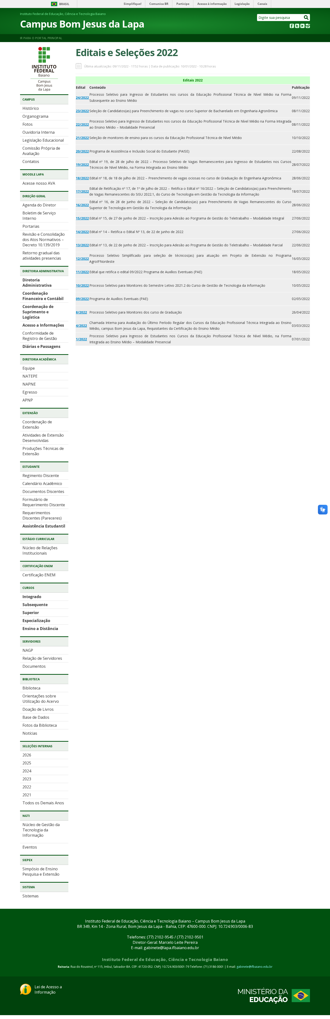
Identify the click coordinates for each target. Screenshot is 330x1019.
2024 (26, 771)
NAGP (27, 650)
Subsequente (35, 604)
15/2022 (82, 218)
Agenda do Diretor (39, 205)
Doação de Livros (38, 709)
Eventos (29, 847)
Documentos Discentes (43, 491)
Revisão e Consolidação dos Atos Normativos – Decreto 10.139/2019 (43, 240)
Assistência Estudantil (43, 526)
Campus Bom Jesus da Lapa (82, 23)
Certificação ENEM (39, 575)
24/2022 (82, 97)
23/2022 (82, 111)
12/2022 (82, 258)
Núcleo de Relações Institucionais (39, 550)
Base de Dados (35, 717)
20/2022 (82, 151)
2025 (26, 763)
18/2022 (82, 178)
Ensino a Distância (40, 628)
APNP (27, 400)
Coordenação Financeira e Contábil (43, 296)
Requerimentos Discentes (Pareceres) (42, 515)
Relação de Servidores (42, 658)
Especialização (36, 620)
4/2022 (81, 325)
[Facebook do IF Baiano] (292, 26)
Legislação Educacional (43, 140)
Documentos (34, 666)
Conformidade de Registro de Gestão (39, 335)
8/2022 (81, 312)
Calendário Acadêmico (42, 483)
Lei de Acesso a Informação (48, 989)
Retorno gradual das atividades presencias (41, 255)
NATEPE (29, 376)
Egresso (29, 392)
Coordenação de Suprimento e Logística (37, 312)
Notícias (29, 733)
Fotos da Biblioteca (39, 725)
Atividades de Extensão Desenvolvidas (43, 438)
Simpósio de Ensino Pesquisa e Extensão (40, 871)
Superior (30, 612)
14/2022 (82, 231)
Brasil (64, 4)
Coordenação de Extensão (37, 424)
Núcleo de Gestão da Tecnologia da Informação (41, 830)
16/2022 (82, 205)
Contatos (30, 161)
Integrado (31, 596)
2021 (26, 795)
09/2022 (82, 298)
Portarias (30, 226)
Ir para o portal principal (41, 38)
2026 (26, 755)
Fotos (27, 124)
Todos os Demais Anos (43, 803)
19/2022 (82, 164)
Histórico (30, 108)
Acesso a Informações (43, 325)
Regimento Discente (40, 475)
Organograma (35, 116)
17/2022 (82, 191)
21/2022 (82, 137)
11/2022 (82, 272)
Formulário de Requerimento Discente (43, 502)
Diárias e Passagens (41, 346)
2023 (26, 779)
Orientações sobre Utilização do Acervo (40, 698)
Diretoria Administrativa (37, 282)
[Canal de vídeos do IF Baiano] (302, 26)
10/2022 (82, 285)
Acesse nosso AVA (38, 183)
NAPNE (29, 384)
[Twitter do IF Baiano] (297, 26)
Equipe (28, 368)
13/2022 (82, 245)
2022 (26, 787)
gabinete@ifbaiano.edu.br (255, 967)
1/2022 (81, 339)
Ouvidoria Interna (38, 132)
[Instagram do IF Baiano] (308, 26)
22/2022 (82, 124)
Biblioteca (31, 688)
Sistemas (30, 896)
